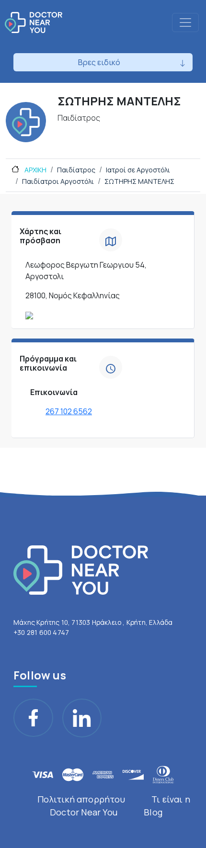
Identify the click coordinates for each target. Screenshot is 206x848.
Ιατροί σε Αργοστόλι (138, 169)
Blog (153, 812)
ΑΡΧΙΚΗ (34, 169)
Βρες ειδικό (99, 62)
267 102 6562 (69, 411)
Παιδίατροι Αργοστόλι (58, 181)
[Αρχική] (33, 22)
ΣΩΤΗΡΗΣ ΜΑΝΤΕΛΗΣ (139, 181)
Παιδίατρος (76, 169)
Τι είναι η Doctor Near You (120, 805)
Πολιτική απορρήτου (81, 799)
